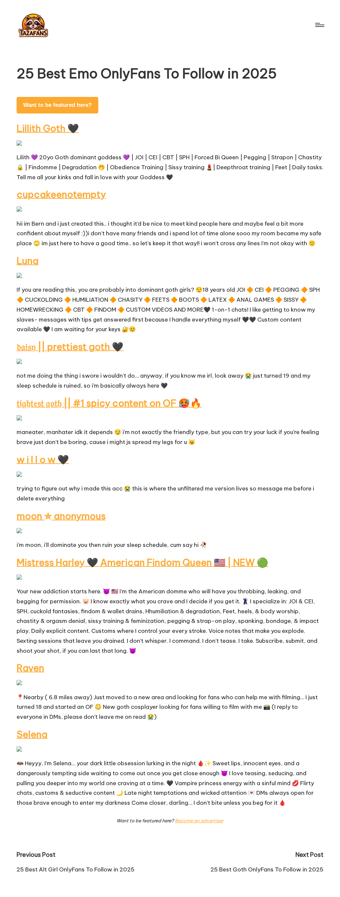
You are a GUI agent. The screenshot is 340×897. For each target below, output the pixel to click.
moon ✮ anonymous (61, 516)
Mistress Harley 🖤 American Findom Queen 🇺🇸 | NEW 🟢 (142, 562)
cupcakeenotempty (61, 194)
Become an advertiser (199, 821)
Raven (30, 668)
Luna (28, 260)
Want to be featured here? (57, 105)
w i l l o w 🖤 (43, 459)
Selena (32, 734)
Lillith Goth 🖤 (48, 128)
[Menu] (319, 25)
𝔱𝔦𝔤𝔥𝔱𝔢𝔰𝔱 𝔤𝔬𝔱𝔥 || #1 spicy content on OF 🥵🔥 (109, 403)
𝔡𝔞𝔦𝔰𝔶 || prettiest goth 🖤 (70, 346)
